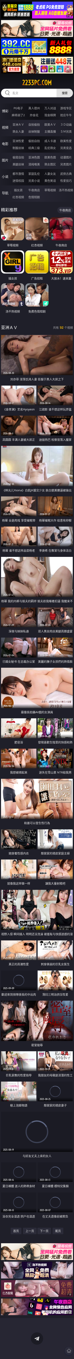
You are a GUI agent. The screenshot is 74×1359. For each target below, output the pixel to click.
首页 (16, 1231)
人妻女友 (50, 174)
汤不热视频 (66, 190)
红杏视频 (18, 197)
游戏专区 (66, 108)
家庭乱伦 (34, 174)
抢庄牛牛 (66, 115)
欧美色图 (50, 157)
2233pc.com (37, 82)
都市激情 (18, 174)
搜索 (65, 93)
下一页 (44, 1231)
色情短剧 (34, 197)
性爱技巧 (66, 181)
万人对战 (50, 108)
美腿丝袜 (18, 164)
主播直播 (50, 131)
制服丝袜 (18, 148)
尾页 (58, 1231)
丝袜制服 (34, 131)
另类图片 (66, 164)
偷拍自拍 (34, 141)
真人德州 (34, 108)
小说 (5, 176)
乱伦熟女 (50, 148)
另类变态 (66, 148)
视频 (5, 127)
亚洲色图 (34, 157)
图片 (5, 160)
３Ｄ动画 (66, 124)
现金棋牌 (50, 115)
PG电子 (18, 108)
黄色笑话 (50, 181)
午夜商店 (34, 190)
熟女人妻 (18, 131)
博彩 (5, 111)
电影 (5, 144)
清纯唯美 (34, 164)
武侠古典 (66, 174)
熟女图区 (50, 164)
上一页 (29, 1231)
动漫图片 (66, 157)
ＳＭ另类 (66, 131)
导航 (5, 193)
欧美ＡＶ (50, 124)
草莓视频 (50, 190)
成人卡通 (50, 141)
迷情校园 (18, 181)
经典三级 (34, 148)
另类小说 (34, 181)
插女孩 (18, 190)
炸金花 (34, 115)
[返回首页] (69, 1351)
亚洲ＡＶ (18, 124)
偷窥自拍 (18, 157)
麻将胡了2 (18, 115)
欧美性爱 (66, 141)
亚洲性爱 (18, 141)
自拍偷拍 (34, 124)
